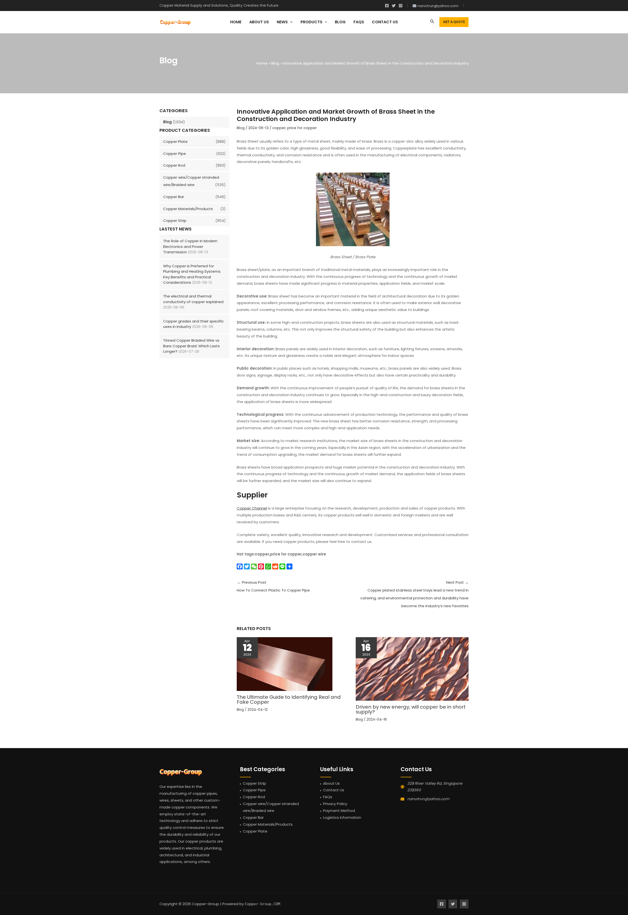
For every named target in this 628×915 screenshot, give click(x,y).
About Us (331, 783)
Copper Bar (173, 196)
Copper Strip (174, 220)
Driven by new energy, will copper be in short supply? (411, 709)
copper (279, 127)
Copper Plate (175, 141)
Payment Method (339, 810)
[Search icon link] (432, 22)
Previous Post (273, 586)
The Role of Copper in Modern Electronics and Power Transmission (190, 246)
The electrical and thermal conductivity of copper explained (193, 299)
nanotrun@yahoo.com (428, 798)
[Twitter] (394, 6)
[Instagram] (401, 6)
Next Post (414, 594)
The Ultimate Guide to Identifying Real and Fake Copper (289, 699)
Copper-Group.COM (262, 904)
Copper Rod (174, 165)
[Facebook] (387, 6)
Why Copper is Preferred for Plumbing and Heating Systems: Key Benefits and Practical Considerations (192, 274)
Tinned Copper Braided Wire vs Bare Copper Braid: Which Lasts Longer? (191, 346)
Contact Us (333, 790)
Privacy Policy (335, 803)
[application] (290, 22)
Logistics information (342, 817)
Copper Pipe (174, 153)
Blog (167, 121)
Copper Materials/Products (188, 208)
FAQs (327, 796)
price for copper (302, 127)
